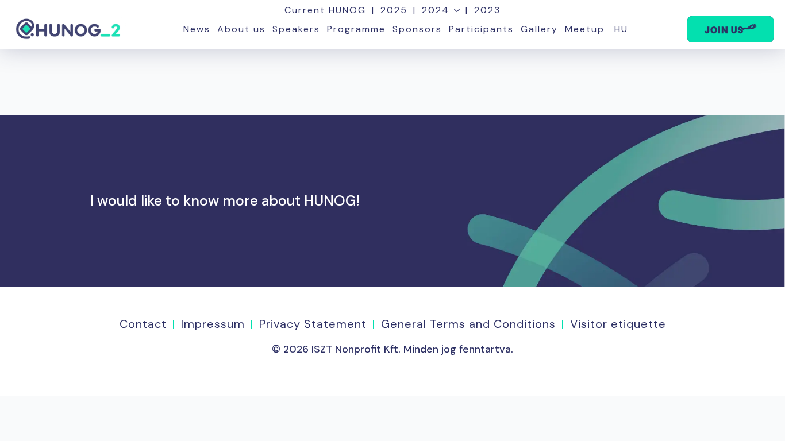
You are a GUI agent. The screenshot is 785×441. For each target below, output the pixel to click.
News (196, 29)
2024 (435, 10)
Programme (356, 29)
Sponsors (417, 29)
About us (241, 29)
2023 (487, 10)
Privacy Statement (313, 323)
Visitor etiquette (618, 323)
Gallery (539, 29)
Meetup (585, 29)
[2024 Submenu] (454, 10)
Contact (143, 323)
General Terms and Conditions (468, 323)
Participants (481, 29)
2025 (393, 10)
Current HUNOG (325, 10)
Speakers (296, 29)
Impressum (213, 323)
